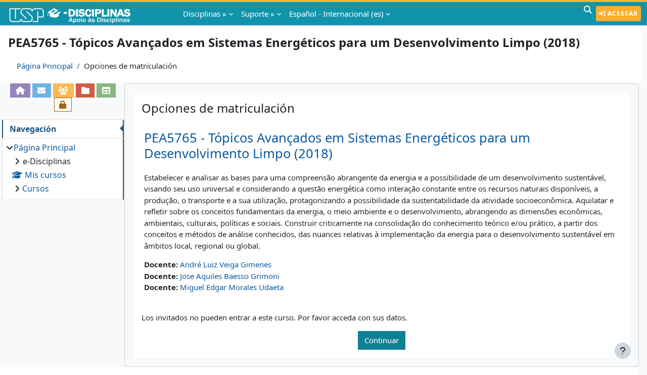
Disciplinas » (204, 14)
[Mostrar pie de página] (623, 351)
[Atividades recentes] (85, 90)
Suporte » (257, 14)
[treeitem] (62, 168)
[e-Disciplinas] (85, 13)
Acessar (622, 13)
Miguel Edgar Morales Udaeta (232, 287)
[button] (588, 13)
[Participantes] (63, 90)
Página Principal (45, 66)
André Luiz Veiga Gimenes (225, 264)
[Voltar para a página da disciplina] (20, 90)
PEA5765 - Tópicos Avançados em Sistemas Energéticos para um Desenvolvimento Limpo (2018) (337, 145)
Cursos (35, 188)
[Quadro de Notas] (106, 90)
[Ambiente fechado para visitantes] (63, 105)
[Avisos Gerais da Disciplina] (41, 90)
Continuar (381, 340)
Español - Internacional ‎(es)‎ (336, 14)
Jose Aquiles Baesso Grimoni (230, 276)
